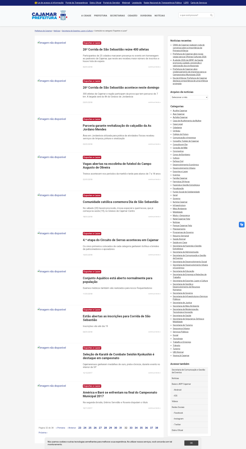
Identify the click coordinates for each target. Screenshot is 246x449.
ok (191, 443)
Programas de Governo (183, 232)
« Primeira (60, 428)
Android (177, 390)
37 (151, 427)
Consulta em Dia (180, 144)
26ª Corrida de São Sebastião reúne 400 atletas (116, 49)
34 (136, 427)
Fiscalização (178, 188)
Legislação (137, 3)
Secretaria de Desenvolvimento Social (190, 262)
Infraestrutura (179, 205)
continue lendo (154, 67)
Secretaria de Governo (183, 293)
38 (156, 427)
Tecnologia (178, 338)
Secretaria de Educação (183, 271)
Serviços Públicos (180, 332)
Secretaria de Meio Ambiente (186, 306)
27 (100, 427)
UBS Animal (178, 352)
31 (120, 427)
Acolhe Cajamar (180, 111)
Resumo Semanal (181, 236)
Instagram (179, 419)
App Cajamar (179, 114)
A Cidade (86, 15)
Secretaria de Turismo (183, 325)
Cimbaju (176, 131)
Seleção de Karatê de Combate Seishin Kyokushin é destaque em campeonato (118, 356)
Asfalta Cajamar (180, 117)
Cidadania (177, 127)
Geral (175, 195)
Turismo (176, 349)
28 (105, 427)
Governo (176, 198)
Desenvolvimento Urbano (184, 168)
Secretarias (117, 15)
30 (115, 427)
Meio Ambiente (180, 209)
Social (175, 335)
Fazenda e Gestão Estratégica (186, 185)
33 (131, 427)
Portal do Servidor (111, 3)
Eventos (176, 175)
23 (79, 427)
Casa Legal (178, 124)
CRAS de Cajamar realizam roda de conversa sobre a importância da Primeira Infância (189, 48)
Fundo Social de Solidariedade (186, 192)
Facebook (178, 413)
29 (110, 427)
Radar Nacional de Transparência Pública (163, 3)
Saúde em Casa (180, 242)
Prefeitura (100, 15)
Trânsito (176, 345)
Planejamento (179, 229)
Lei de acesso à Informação (51, 3)
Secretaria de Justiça (182, 303)
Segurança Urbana (181, 328)
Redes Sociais (178, 407)
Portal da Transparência (77, 3)
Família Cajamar (180, 178)
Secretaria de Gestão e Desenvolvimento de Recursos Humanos (186, 287)
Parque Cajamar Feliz (182, 225)
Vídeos (175, 401)
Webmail (126, 3)
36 (146, 427)
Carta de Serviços (199, 3)
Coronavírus (178, 151)
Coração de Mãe (180, 148)
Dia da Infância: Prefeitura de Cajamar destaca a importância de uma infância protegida (190, 81)
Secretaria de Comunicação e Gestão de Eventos (188, 371)
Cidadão (132, 15)
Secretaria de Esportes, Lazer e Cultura (77, 31)
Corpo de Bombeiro (181, 154)
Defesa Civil (178, 161)
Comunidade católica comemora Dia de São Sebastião (120, 202)
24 (84, 427)
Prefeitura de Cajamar (49, 15)
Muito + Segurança (181, 215)
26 (95, 427)
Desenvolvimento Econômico (186, 165)
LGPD (186, 3)
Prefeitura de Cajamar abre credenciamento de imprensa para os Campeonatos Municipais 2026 (189, 72)
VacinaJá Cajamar (181, 355)
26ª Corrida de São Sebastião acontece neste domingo (121, 87)
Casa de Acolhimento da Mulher (187, 121)
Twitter (177, 424)
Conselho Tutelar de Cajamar (186, 141)
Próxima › (43, 433)
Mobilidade (178, 212)
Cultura (176, 158)
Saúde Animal (179, 239)
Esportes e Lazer (180, 171)
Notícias (160, 15)
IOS (175, 396)
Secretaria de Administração (186, 252)
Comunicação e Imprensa (184, 138)
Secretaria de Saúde (182, 315)
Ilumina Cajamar (180, 202)
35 (141, 427)
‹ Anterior (71, 428)
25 (90, 427)
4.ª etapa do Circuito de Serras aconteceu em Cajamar (121, 240)
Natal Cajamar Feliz (181, 219)
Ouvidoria (146, 15)
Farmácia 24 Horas (181, 181)
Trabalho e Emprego (182, 342)
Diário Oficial (95, 3)
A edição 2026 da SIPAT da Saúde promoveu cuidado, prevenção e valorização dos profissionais (188, 63)
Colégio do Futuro (180, 134)
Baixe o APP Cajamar (181, 384)
